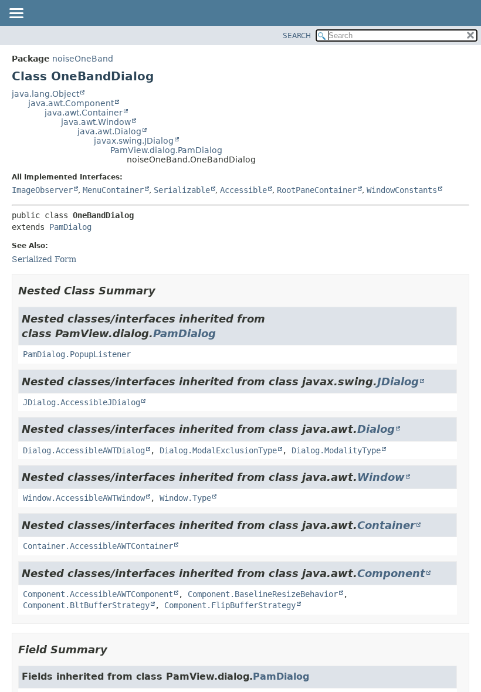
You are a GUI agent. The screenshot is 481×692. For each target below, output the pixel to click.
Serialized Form (44, 259)
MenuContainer (113, 190)
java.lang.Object (45, 94)
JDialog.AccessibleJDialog (81, 402)
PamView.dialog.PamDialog (166, 150)
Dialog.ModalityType (336, 450)
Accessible (243, 190)
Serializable (182, 190)
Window (381, 477)
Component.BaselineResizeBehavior (263, 594)
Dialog (376, 429)
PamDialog (70, 227)
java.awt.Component (71, 103)
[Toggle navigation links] (16, 14)
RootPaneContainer (317, 190)
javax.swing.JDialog (134, 140)
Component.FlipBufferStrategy (230, 605)
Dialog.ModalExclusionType (218, 450)
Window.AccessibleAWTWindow (84, 498)
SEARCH (297, 36)
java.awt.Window (96, 122)
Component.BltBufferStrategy (86, 605)
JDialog (398, 381)
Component (391, 573)
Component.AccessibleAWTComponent (98, 594)
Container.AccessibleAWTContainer (98, 546)
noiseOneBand (82, 58)
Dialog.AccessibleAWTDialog (84, 450)
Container (386, 525)
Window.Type (185, 498)
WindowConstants (402, 190)
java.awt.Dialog (109, 131)
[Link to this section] (163, 290)
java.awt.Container (84, 112)
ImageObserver (42, 190)
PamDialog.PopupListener (77, 354)
